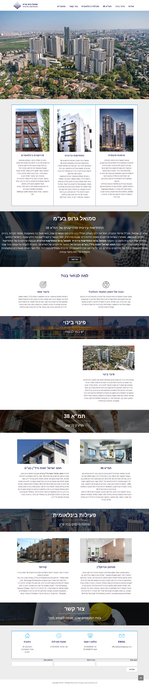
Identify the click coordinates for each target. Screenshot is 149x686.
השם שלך (134, 660)
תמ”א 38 (105, 468)
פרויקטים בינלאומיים (32, 155)
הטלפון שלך (48, 660)
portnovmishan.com (90, 683)
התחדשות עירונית (74, 155)
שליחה (131, 669)
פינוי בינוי (109, 374)
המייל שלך (91, 660)
